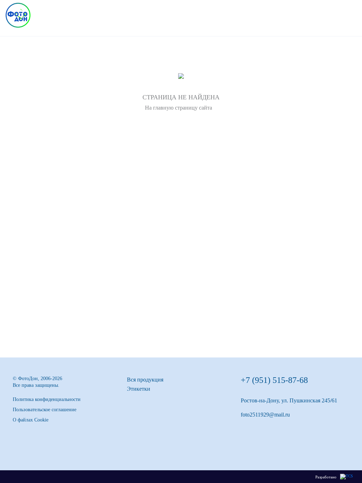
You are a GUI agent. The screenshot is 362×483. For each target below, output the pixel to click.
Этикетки (138, 389)
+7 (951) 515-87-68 (274, 380)
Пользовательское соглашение (44, 409)
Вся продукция (145, 380)
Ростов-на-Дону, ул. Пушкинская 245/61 (289, 400)
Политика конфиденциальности (47, 399)
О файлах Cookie (30, 420)
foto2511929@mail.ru (265, 415)
